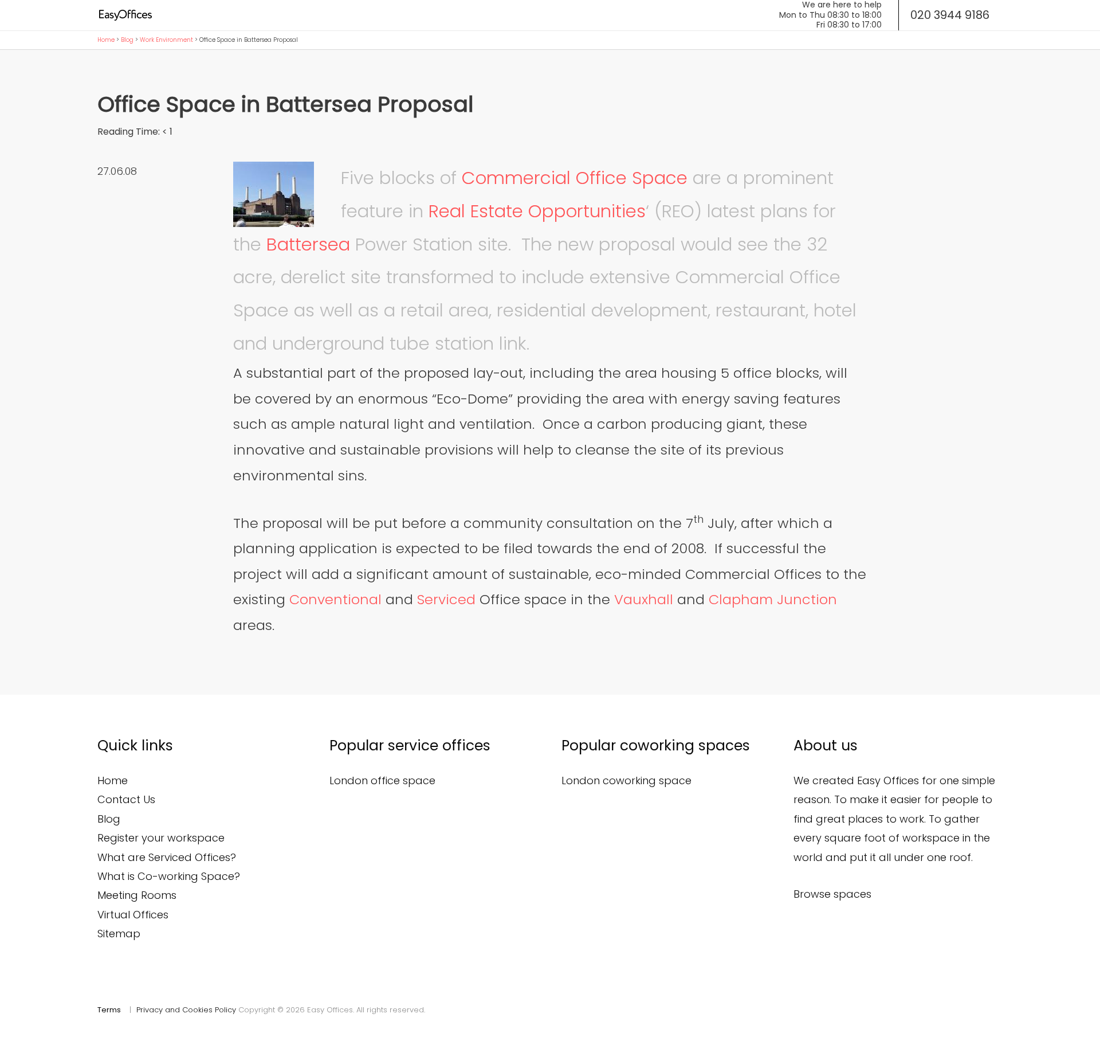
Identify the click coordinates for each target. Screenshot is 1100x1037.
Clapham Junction (773, 599)
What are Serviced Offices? (166, 857)
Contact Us (126, 799)
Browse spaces (832, 894)
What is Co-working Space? (168, 876)
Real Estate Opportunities (537, 211)
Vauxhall (643, 599)
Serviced (446, 599)
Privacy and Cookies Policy (186, 1009)
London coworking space (626, 780)
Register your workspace (161, 838)
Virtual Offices (132, 914)
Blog (127, 40)
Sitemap (118, 933)
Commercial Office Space (575, 177)
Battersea (308, 244)
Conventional (335, 599)
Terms (109, 1009)
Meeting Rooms (136, 895)
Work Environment (166, 40)
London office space (382, 780)
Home (106, 40)
